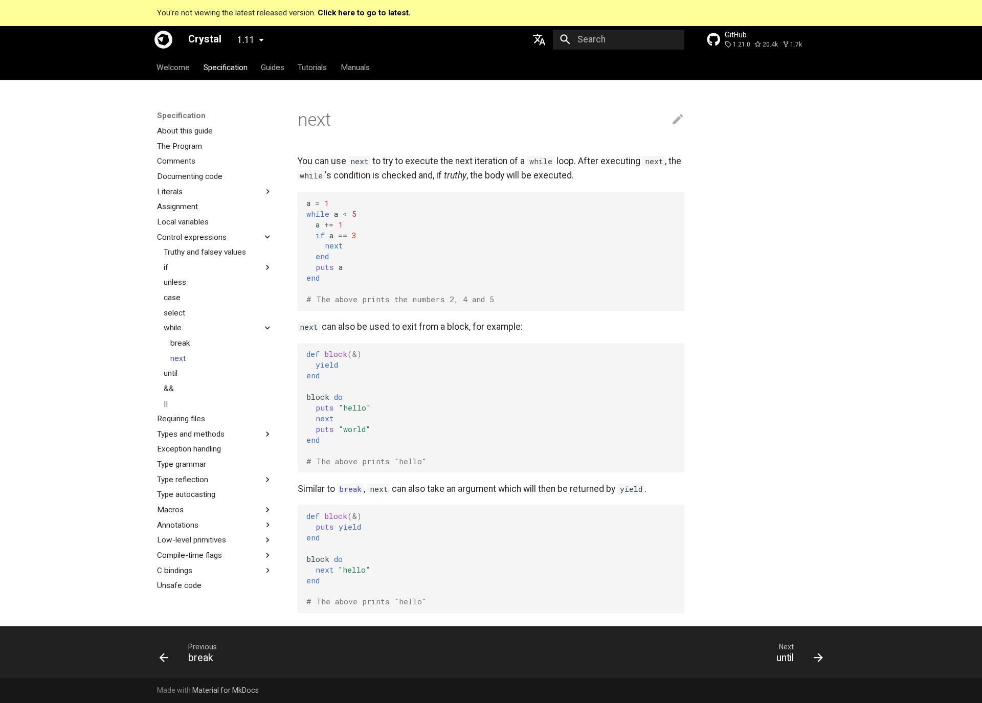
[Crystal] (163, 40)
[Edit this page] (677, 119)
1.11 (246, 40)
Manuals (355, 67)
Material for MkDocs (225, 690)
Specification (226, 67)
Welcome (173, 67)
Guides (272, 67)
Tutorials (312, 67)
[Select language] (539, 39)
